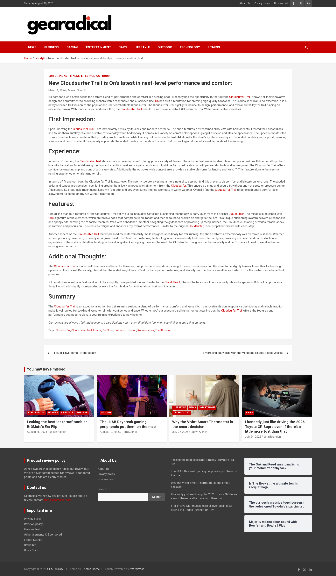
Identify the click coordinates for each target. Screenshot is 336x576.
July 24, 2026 (253, 436)
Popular (82, 412)
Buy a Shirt (31, 550)
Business (51, 47)
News (32, 47)
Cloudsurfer (178, 185)
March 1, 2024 (57, 90)
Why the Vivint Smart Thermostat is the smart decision (202, 424)
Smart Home (207, 407)
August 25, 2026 (37, 431)
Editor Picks (57, 75)
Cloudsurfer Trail (239, 97)
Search (102, 489)
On (157, 101)
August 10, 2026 (110, 431)
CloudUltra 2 (172, 282)
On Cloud (108, 330)
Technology (190, 47)
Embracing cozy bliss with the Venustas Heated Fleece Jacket (243, 353)
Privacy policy (262, 3)
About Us (244, 3)
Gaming (72, 47)
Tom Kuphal (129, 431)
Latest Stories (33, 540)
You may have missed (46, 369)
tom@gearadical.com (58, 500)
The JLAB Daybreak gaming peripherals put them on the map (128, 424)
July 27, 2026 (180, 431)
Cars (123, 47)
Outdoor (165, 47)
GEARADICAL (55, 569)
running (131, 330)
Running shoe (145, 330)
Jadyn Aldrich (57, 431)
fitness (97, 330)
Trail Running (163, 330)
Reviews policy (33, 524)
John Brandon (272, 436)
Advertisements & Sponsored (43, 534)
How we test (281, 3)
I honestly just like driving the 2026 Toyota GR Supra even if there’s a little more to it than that (275, 427)
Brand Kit (30, 545)
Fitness (214, 47)
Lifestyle (142, 47)
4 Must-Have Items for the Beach (74, 353)
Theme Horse (91, 569)
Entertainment (98, 47)
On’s (51, 218)
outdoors (120, 330)
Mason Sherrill (77, 90)
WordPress (137, 569)
